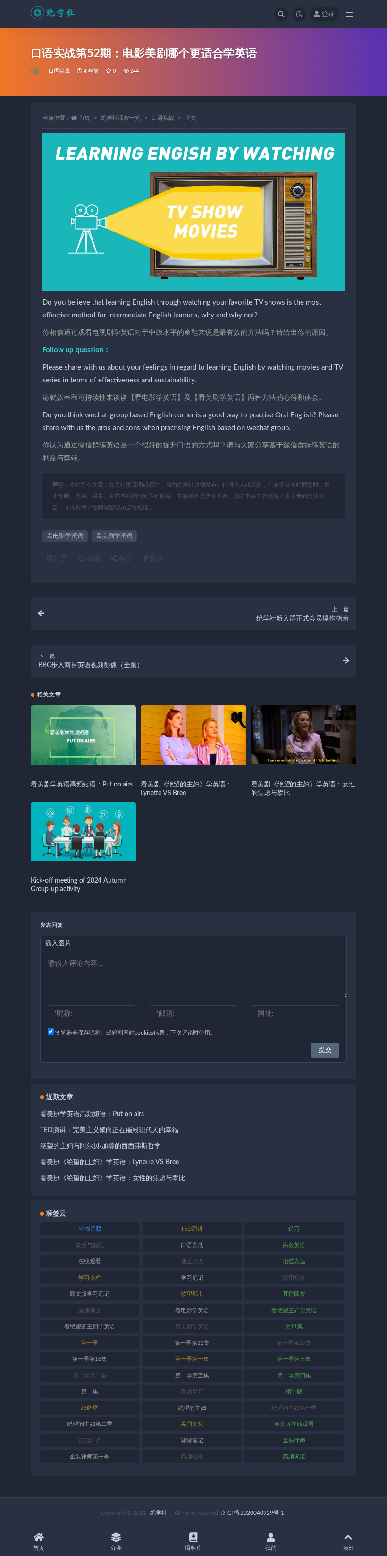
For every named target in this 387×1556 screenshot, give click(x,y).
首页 (84, 118)
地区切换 (192, 1261)
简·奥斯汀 (192, 1391)
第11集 (294, 1326)
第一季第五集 (192, 1375)
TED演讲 (192, 1229)
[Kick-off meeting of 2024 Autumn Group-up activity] (83, 832)
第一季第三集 (294, 1359)
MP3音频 (89, 1229)
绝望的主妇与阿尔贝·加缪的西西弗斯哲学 (100, 1146)
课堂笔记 (192, 1440)
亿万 (294, 1229)
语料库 (193, 1548)
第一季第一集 (192, 1359)
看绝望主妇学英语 (294, 1310)
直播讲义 (89, 1310)
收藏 (93, 558)
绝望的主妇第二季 (89, 1424)
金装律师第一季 (89, 1456)
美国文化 (192, 1424)
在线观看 (89, 1261)
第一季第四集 (294, 1375)
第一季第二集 (90, 1375)
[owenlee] (36, 71)
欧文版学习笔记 (89, 1294)
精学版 (294, 1391)
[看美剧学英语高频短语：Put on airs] (83, 735)
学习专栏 (89, 1278)
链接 (156, 558)
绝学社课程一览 (121, 118)
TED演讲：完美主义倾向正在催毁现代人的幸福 (109, 1130)
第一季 (89, 1343)
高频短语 (192, 1456)
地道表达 (294, 1261)
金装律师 (294, 1440)
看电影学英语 (65, 536)
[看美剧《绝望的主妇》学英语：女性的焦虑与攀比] (303, 735)
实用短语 (294, 1278)
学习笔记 (192, 1278)
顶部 (348, 1548)
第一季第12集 (192, 1343)
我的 (271, 1548)
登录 (328, 14)
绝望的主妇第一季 (294, 1408)
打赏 (59, 558)
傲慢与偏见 (90, 1245)
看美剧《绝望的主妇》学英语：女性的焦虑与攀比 (112, 1178)
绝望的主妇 (192, 1408)
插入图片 (58, 943)
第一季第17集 (294, 1343)
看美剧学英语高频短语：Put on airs (82, 784)
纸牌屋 (89, 1408)
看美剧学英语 (114, 536)
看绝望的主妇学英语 (89, 1326)
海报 (124, 558)
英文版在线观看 (294, 1424)
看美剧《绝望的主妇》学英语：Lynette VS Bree (109, 1162)
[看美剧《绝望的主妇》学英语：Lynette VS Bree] (193, 735)
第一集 (89, 1391)
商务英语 (294, 1245)
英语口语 (89, 1440)
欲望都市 (192, 1294)
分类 (116, 1548)
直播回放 (294, 1294)
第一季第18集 (89, 1359)
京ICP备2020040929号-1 (252, 1512)
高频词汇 (294, 1456)
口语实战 (59, 71)
